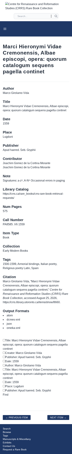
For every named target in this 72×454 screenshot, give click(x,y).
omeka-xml (13, 327)
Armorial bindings (28, 263)
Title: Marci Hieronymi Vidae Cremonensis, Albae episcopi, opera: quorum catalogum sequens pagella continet (35, 344)
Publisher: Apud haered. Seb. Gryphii (28, 357)
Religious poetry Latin (16, 268)
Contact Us (9, 446)
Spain (35, 268)
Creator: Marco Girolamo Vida (23, 352)
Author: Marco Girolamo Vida (23, 365)
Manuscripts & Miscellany (17, 439)
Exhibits (7, 442)
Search (7, 428)
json (9, 323)
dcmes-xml (13, 319)
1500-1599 (9, 263)
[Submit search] (56, 16)
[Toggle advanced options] (51, 16)
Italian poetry (48, 263)
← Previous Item (17, 417)
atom (10, 315)
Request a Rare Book (15, 449)
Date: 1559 (12, 361)
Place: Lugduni (14, 386)
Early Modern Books (15, 250)
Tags (5, 435)
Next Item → (58, 417)
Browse (7, 432)
